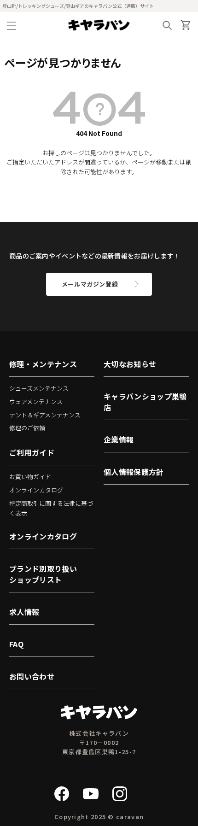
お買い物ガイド (30, 476)
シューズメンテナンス (39, 388)
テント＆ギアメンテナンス (45, 414)
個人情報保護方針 (134, 471)
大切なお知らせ (130, 363)
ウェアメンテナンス (36, 401)
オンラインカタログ (36, 490)
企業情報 (119, 439)
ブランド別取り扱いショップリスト (43, 574)
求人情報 (24, 611)
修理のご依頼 (27, 427)
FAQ (16, 644)
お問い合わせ (31, 676)
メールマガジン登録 (90, 284)
